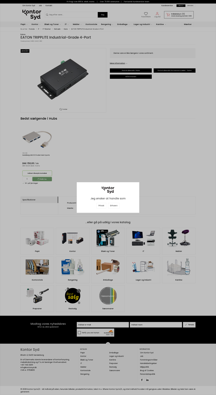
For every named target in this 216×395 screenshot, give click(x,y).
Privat (101, 205)
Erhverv (114, 205)
